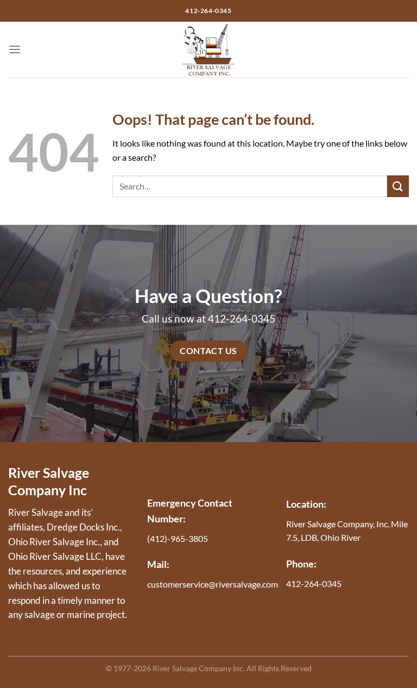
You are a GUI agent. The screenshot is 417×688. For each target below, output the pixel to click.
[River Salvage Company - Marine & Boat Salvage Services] (208, 49)
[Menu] (14, 49)
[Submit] (398, 186)
